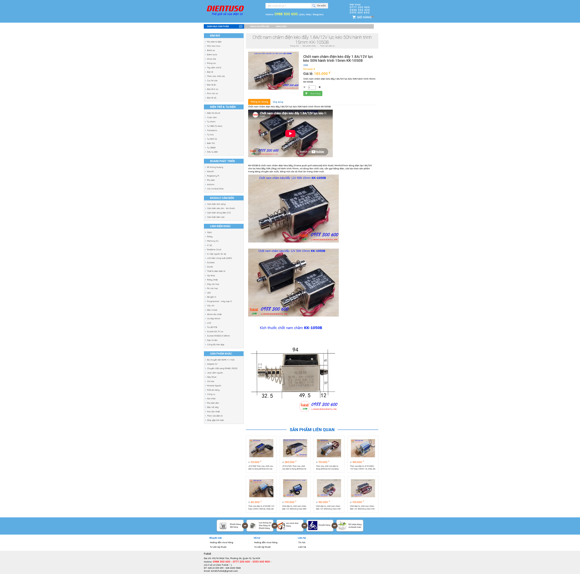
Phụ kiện (211, 180)
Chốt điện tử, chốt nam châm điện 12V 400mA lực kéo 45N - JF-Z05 (294, 507)
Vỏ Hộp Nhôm (213, 318)
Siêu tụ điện (212, 152)
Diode (210, 266)
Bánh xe (211, 50)
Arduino (210, 184)
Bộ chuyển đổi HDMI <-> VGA (220, 360)
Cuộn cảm (212, 117)
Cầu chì (210, 305)
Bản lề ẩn (211, 85)
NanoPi (210, 171)
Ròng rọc (211, 63)
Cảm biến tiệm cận (216, 217)
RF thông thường (215, 167)
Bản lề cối (211, 97)
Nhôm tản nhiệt (214, 314)
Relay (210, 236)
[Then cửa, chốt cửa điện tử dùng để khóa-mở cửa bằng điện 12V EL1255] (329, 448)
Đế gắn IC (211, 297)
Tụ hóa (210, 134)
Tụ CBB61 (211, 147)
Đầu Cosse (212, 310)
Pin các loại (212, 288)
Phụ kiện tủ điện (214, 41)
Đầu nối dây (213, 407)
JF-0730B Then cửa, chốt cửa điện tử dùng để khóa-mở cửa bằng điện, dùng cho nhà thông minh (261, 467)
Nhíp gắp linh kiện (215, 420)
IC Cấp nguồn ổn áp (216, 254)
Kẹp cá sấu (212, 340)
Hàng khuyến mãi (259, 26)
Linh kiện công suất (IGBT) (219, 258)
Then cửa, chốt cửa (216, 76)
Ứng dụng (278, 102)
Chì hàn (210, 381)
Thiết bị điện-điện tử (216, 271)
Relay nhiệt (212, 279)
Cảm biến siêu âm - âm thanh (221, 208)
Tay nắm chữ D (214, 67)
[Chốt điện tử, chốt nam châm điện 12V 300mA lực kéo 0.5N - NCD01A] (329, 488)
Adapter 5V (212, 364)
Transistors (212, 130)
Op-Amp (211, 275)
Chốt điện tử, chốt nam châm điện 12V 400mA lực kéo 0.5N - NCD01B (362, 507)
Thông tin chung (259, 101)
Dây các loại (213, 284)
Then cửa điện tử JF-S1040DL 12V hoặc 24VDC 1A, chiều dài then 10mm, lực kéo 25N (362, 467)
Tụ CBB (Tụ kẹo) (214, 126)
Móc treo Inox (213, 46)
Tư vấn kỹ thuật (218, 547)
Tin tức (301, 542)
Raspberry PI (213, 176)
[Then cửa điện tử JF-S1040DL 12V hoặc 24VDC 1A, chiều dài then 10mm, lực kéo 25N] (363, 448)
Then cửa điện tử (214, 416)
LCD (209, 323)
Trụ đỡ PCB (212, 327)
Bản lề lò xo (212, 89)
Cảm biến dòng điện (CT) (219, 212)
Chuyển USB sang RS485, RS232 (222, 368)
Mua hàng (315, 93)
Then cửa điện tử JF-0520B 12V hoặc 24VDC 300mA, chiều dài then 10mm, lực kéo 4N (261, 507)
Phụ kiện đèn (213, 403)
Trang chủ (294, 46)
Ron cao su (212, 93)
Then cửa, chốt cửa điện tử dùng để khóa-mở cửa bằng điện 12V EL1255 (327, 467)
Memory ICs (212, 241)
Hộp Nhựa (211, 377)
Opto (209, 232)
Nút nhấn (211, 398)
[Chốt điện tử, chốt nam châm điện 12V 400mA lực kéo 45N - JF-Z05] (295, 488)
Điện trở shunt (213, 113)
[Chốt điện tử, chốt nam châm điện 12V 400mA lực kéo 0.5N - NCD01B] (363, 488)
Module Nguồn (214, 385)
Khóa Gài (211, 59)
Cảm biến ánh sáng (216, 204)
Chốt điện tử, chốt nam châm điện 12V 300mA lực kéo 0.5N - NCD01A (328, 507)
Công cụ (211, 394)
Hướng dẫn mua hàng (221, 542)
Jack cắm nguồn (215, 372)
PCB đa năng (213, 390)
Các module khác (215, 188)
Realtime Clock (214, 249)
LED (209, 292)
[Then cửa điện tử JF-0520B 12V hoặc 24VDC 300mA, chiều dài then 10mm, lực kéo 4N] (261, 488)
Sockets (210, 262)
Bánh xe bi (212, 54)
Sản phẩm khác (309, 46)
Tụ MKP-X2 (212, 139)
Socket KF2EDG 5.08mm (218, 335)
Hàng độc (281, 26)
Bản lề (210, 72)
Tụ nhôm (211, 121)
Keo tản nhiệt (213, 411)
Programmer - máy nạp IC (219, 301)
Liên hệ (302, 547)
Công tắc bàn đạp (215, 344)
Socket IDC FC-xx (215, 331)
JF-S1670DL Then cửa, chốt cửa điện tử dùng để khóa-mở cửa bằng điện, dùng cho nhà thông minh (294, 467)
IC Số (209, 245)
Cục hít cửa (212, 80)
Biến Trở (211, 143)
